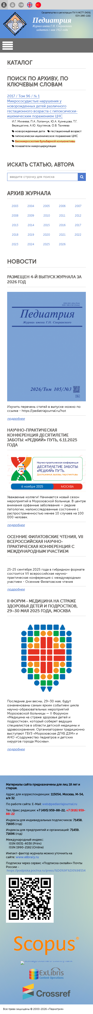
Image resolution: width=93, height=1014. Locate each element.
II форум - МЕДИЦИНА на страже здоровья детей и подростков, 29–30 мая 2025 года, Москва (42, 606)
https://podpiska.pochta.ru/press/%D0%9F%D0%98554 (46, 870)
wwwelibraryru (27, 857)
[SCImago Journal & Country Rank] (46, 961)
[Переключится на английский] (30, 5)
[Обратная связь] (21, 5)
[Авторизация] (12, 5)
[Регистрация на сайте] (4, 5)
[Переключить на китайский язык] (38, 5)
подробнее (16, 418)
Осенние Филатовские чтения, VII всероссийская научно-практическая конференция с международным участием (45, 544)
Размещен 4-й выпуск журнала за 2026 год (44, 279)
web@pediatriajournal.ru (59, 804)
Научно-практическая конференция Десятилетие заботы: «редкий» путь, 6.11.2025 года (42, 437)
